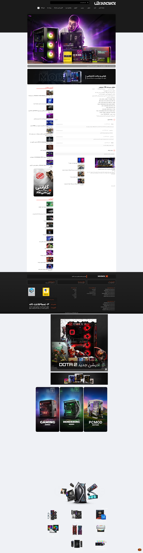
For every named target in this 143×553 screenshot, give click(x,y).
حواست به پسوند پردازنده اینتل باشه (45, 269)
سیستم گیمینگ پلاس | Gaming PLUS (109, 290)
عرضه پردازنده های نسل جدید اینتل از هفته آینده (42, 103)
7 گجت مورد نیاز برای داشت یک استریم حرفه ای (43, 119)
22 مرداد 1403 (50, 208)
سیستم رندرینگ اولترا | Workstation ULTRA (109, 309)
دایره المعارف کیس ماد (92, 292)
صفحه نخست (111, 66)
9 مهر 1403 (50, 144)
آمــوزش (75, 290)
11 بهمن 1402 (50, 249)
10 (114, 171)
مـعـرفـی (75, 297)
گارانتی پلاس (94, 289)
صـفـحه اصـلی (74, 289)
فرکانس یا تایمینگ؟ (48, 227)
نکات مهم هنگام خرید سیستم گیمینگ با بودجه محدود (73, 170)
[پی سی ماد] (105, 3)
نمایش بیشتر (113, 173)
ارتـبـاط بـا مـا (94, 294)
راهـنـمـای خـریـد (74, 294)
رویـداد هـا (75, 296)
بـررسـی (75, 293)
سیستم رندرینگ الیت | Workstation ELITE (109, 308)
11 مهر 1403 (50, 104)
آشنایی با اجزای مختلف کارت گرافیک (45, 207)
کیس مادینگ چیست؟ (48, 221)
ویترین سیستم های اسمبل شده (91, 293)
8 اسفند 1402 (50, 242)
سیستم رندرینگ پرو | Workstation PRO (109, 305)
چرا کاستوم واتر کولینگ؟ (47, 234)
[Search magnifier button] (87, 2)
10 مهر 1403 (50, 128)
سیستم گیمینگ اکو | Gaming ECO (110, 289)
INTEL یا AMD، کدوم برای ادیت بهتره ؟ (76, 163)
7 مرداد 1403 (50, 215)
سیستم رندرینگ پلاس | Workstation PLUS (109, 304)
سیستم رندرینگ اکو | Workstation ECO (109, 302)
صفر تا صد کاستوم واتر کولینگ (46, 255)
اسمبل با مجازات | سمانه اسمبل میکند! (45, 262)
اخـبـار (75, 292)
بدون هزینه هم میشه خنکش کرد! (45, 241)
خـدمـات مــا (94, 290)
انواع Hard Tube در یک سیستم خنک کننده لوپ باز (42, 214)
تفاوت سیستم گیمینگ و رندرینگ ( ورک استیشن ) (74, 184)
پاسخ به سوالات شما (48, 248)
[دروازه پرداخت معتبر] (46, 295)
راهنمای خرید (103, 66)
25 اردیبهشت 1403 (49, 235)
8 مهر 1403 (50, 167)
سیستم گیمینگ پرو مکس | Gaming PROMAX (108, 293)
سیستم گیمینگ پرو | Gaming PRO (110, 292)
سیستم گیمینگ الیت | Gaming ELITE (109, 294)
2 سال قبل (113, 170)
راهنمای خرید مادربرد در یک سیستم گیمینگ (106, 169)
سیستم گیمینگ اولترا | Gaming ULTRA (109, 296)
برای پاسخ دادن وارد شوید (59, 124)
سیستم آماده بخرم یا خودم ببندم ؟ (77, 177)
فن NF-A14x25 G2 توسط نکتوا (46, 150)
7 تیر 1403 (50, 228)
